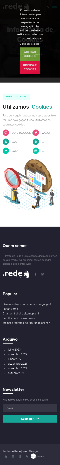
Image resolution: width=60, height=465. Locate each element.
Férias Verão (10, 309)
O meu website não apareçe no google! (27, 304)
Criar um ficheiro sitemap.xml (21, 313)
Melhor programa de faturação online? (26, 323)
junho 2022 (15, 359)
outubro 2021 (16, 373)
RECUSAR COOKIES (30, 67)
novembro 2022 (17, 354)
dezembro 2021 (17, 363)
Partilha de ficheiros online (19, 318)
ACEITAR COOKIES (30, 54)
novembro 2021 (17, 368)
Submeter (27, 419)
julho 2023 (14, 349)
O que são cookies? (30, 43)
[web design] (17, 274)
